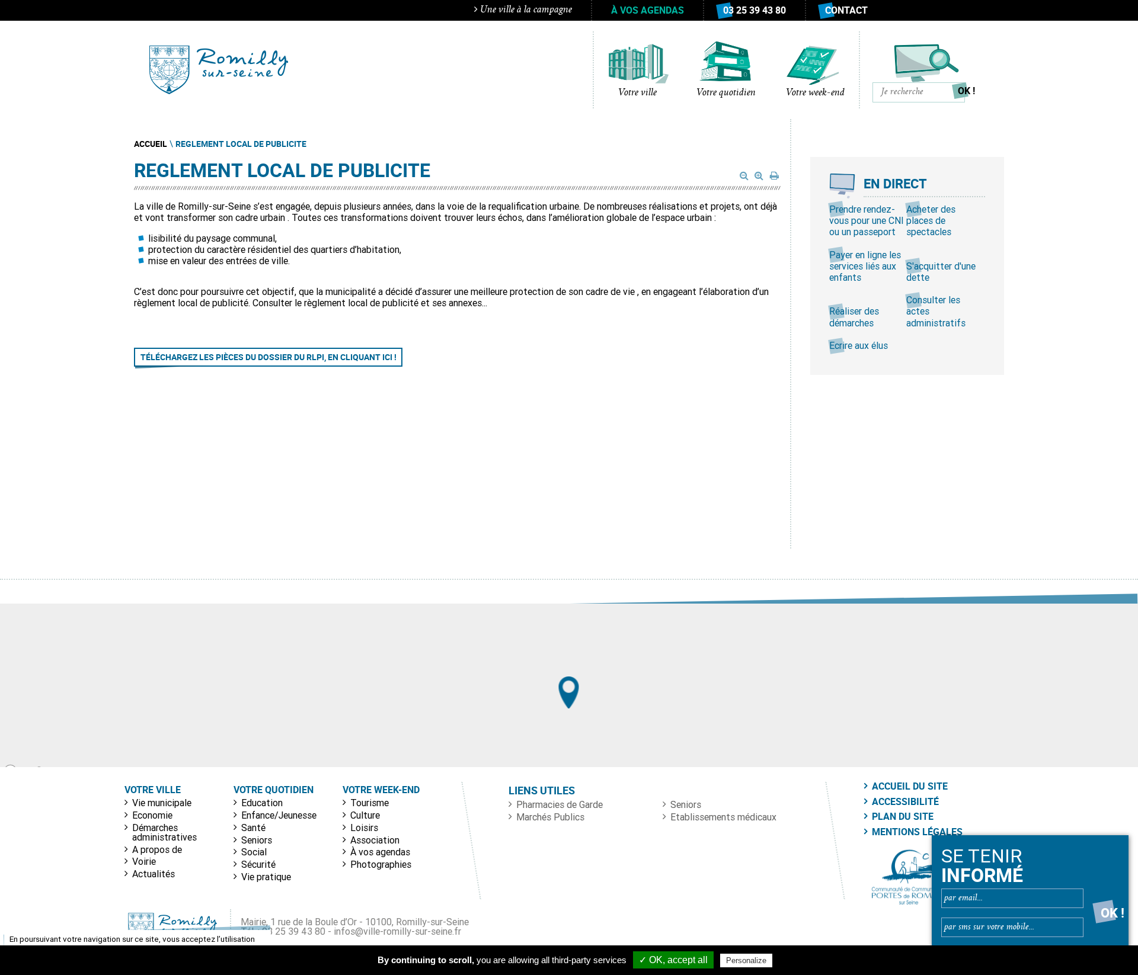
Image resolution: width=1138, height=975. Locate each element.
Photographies (380, 864)
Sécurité (258, 864)
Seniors (256, 840)
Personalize (746, 960)
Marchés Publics (550, 817)
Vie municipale (161, 802)
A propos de (157, 849)
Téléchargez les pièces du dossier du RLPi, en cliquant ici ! (268, 357)
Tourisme (369, 802)
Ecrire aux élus (858, 345)
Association (374, 840)
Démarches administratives (164, 832)
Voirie (144, 861)
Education (262, 802)
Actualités (153, 873)
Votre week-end (815, 93)
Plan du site (903, 816)
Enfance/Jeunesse (279, 815)
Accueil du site (910, 786)
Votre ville (637, 93)
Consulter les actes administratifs (936, 311)
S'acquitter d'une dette (941, 271)
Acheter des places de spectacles (930, 220)
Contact (846, 10)
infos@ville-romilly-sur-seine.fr (397, 931)
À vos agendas (647, 10)
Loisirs (364, 827)
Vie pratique (266, 876)
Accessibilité (905, 801)
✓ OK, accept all (673, 960)
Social (254, 852)
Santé (253, 827)
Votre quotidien (726, 93)
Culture (365, 815)
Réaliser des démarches (854, 316)
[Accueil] (218, 70)
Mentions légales (917, 831)
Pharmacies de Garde (559, 804)
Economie (152, 815)
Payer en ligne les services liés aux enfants (865, 266)
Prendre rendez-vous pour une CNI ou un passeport (866, 220)
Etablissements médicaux (723, 817)
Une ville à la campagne (525, 10)
